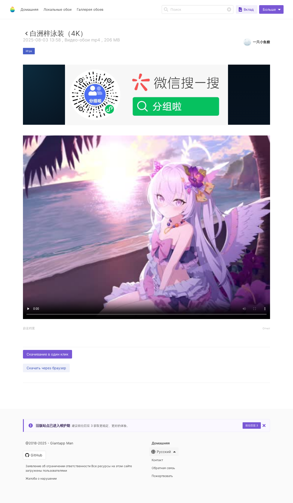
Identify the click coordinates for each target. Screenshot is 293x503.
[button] (271, 9)
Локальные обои (58, 9)
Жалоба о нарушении (41, 478)
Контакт (157, 460)
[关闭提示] (264, 425)
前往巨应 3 (251, 425)
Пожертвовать (162, 476)
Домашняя (29, 9)
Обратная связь (163, 468)
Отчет (266, 328)
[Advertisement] (146, 156)
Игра (29, 51)
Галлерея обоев (90, 9)
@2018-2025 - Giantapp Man (49, 443)
